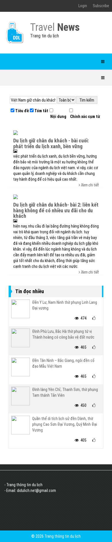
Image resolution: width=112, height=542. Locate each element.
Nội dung (57, 116)
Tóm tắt (41, 110)
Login (82, 5)
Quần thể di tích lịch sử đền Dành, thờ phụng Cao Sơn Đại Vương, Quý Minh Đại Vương (64, 424)
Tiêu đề (21, 110)
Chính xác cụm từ (84, 116)
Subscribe (101, 5)
